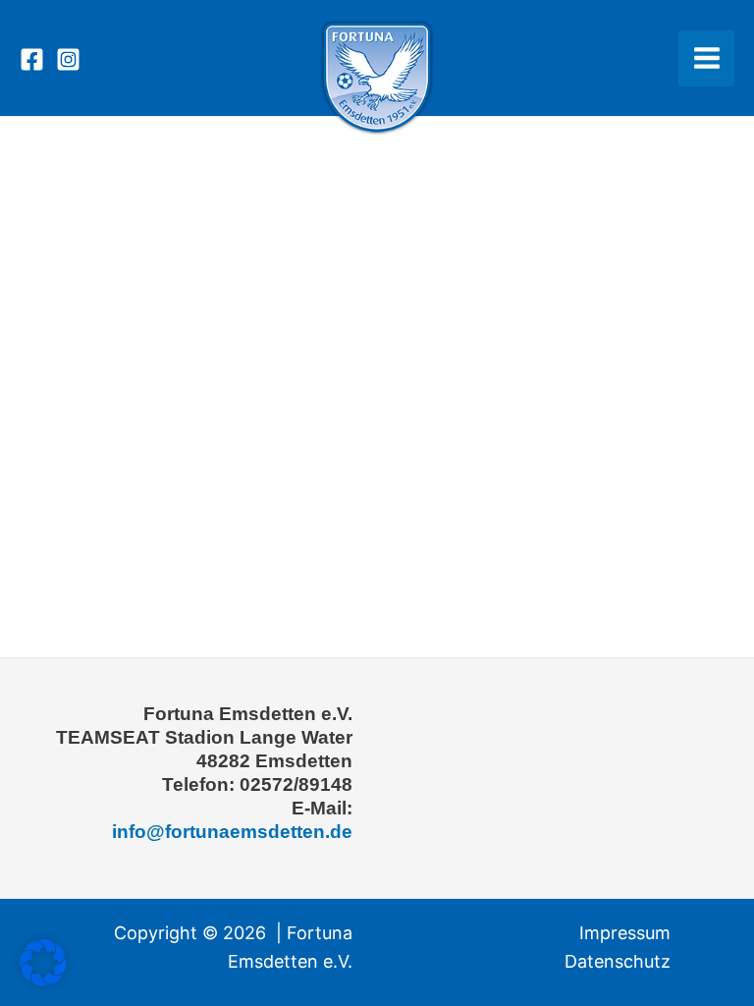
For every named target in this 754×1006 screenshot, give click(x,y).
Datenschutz (618, 961)
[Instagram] (68, 59)
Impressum (625, 932)
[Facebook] (32, 59)
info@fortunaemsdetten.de (232, 831)
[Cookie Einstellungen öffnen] (43, 980)
